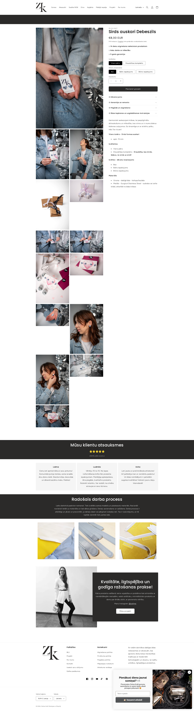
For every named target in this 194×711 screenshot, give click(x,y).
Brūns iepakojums (146, 72)
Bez (112, 72)
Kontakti (70, 664)
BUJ (68, 652)
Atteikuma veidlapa (104, 667)
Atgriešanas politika (104, 652)
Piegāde (120, 41)
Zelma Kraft (44, 706)
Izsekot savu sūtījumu (75, 667)
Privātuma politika (104, 656)
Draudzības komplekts (134, 63)
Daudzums (112, 77)
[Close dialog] (189, 672)
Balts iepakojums (126, 72)
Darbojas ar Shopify (55, 706)
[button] (147, 7)
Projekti (69, 656)
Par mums (70, 660)
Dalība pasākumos (73, 671)
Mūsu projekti (125, 611)
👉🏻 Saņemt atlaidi (133, 699)
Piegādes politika (103, 660)
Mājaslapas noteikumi (105, 664)
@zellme (132, 604)
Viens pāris (115, 63)
